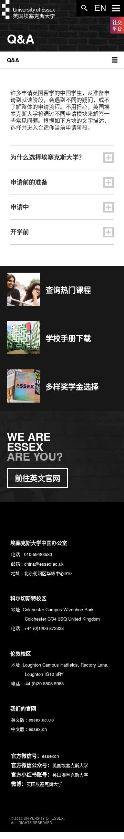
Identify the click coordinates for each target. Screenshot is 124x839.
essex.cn (38, 729)
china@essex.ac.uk (44, 563)
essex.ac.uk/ (41, 719)
